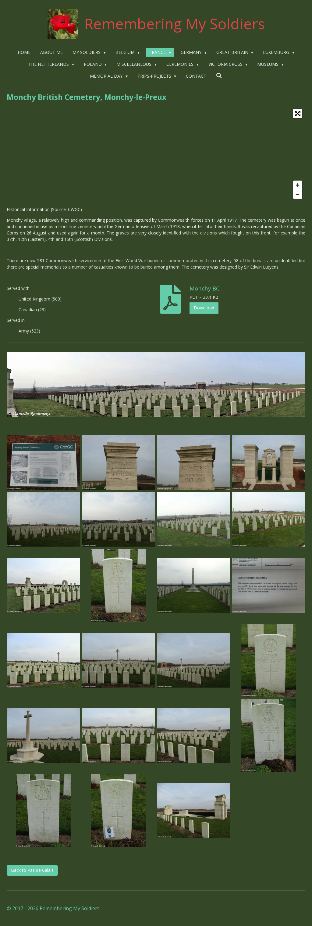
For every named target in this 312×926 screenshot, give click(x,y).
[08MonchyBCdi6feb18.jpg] (118, 519)
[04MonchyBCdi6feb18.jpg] (118, 462)
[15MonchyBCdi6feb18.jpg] (43, 660)
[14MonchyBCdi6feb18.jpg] (193, 585)
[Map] (156, 154)
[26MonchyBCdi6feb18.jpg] (43, 810)
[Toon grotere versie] (156, 384)
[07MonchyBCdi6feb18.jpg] (43, 519)
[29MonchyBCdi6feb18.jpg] (193, 810)
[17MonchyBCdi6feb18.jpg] (193, 660)
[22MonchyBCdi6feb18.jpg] (193, 735)
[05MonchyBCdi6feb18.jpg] (193, 462)
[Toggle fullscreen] (297, 113)
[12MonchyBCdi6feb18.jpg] (118, 585)
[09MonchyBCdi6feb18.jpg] (193, 519)
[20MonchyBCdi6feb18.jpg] (43, 735)
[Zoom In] (297, 185)
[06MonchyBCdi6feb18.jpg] (269, 462)
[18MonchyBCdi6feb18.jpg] (269, 660)
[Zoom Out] (297, 194)
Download (204, 308)
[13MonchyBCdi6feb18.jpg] (269, 585)
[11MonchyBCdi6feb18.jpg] (43, 585)
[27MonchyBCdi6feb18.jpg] (118, 810)
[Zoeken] (219, 76)
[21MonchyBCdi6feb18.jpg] (118, 735)
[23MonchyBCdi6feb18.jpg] (269, 735)
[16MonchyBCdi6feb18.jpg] (118, 660)
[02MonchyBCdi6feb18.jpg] (43, 462)
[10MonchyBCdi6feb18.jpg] (269, 519)
